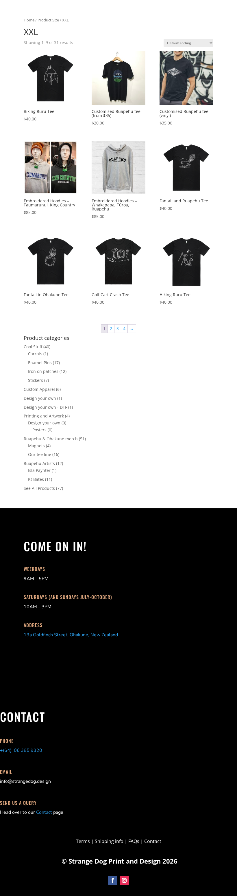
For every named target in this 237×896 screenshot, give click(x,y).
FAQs (133, 841)
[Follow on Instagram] (124, 880)
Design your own (40, 398)
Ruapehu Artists (39, 463)
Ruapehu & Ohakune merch (51, 438)
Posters (39, 430)
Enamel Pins (40, 362)
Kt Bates (36, 479)
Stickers (35, 380)
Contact (44, 812)
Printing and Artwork (44, 416)
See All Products (39, 488)
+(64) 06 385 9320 (21, 750)
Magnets (36, 445)
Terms (83, 841)
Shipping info (109, 841)
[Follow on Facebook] (112, 880)
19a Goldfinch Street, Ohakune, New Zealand (71, 635)
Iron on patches (43, 371)
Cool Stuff (33, 346)
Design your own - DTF (45, 407)
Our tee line (39, 454)
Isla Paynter (39, 470)
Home (29, 20)
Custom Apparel (39, 389)
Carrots (35, 353)
